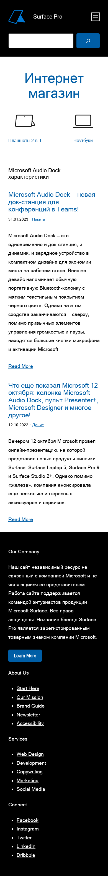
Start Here (28, 688)
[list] (54, 132)
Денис (38, 425)
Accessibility (30, 723)
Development (31, 763)
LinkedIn (26, 846)
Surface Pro (47, 16)
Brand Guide (31, 706)
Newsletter (28, 715)
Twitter (24, 837)
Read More (20, 366)
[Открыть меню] (95, 16)
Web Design (30, 754)
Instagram (28, 829)
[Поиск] (88, 40)
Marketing (27, 780)
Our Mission (30, 697)
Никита (38, 219)
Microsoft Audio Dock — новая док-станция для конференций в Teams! (51, 202)
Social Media (31, 789)
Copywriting (30, 771)
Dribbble (26, 855)
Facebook (27, 820)
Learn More (25, 655)
